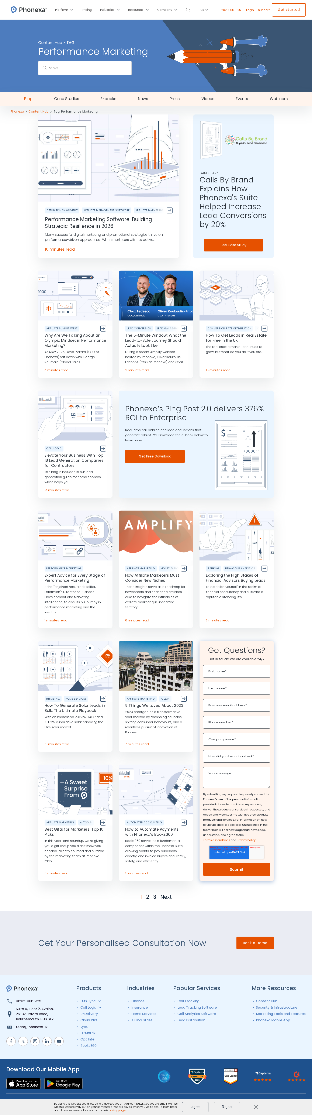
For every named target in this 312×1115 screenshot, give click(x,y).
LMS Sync (88, 1001)
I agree (195, 1107)
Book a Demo (255, 942)
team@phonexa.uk (32, 1027)
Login (250, 10)
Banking (213, 568)
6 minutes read (137, 620)
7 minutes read (217, 620)
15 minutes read (218, 370)
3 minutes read (137, 370)
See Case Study (233, 245)
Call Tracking (188, 1001)
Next (166, 897)
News (143, 98)
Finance (138, 1001)
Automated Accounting (144, 822)
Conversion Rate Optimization (229, 328)
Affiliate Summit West (62, 328)
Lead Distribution (191, 1020)
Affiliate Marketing (149, 210)
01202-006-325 (230, 10)
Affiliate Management (62, 210)
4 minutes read (56, 370)
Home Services (76, 698)
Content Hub (266, 1001)
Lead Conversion (139, 328)
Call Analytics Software (196, 1013)
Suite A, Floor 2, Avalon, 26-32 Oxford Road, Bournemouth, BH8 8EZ (35, 1014)
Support (264, 10)
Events (242, 98)
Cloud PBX (88, 1020)
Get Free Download (155, 456)
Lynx (84, 1026)
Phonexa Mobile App (273, 1020)
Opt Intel (87, 1039)
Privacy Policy (246, 840)
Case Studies (66, 98)
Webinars (279, 98)
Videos (207, 98)
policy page (117, 1110)
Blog (28, 98)
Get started (289, 9)
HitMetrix (53, 698)
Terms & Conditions (216, 840)
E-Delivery (89, 1013)
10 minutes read (60, 249)
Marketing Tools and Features (281, 1013)
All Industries (141, 1020)
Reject (227, 1107)
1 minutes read (56, 620)
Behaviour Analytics (240, 568)
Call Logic (54, 448)
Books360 (88, 1045)
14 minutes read (57, 490)
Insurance (139, 1007)
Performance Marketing (64, 568)
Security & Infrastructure (276, 1007)
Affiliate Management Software (106, 210)
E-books (108, 98)
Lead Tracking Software (197, 1007)
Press (175, 98)
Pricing (87, 10)
